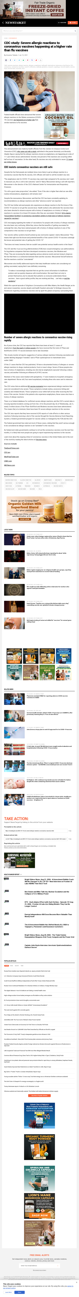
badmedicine (51, 65)
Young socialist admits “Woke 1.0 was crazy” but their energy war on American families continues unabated (36, 1076)
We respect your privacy (39, 1270)
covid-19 (26, 67)
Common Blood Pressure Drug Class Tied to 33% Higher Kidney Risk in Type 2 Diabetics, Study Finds (33, 1055)
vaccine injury (10, 489)
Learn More (8, 1292)
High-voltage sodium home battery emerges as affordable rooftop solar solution (28, 995)
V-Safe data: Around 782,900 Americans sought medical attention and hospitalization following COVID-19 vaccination (49, 747)
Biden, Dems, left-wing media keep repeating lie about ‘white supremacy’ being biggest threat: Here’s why (46, 554)
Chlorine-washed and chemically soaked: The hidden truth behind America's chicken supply (31, 1091)
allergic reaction (23, 65)
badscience (59, 65)
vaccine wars (11, 68)
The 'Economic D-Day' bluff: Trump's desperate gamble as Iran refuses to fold (27, 1034)
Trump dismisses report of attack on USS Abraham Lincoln (21, 1086)
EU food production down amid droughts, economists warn (22, 1000)
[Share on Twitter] (15, 60)
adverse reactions (13, 65)
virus (23, 68)
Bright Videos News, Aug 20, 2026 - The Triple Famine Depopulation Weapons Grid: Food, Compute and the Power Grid (49, 936)
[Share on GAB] (23, 60)
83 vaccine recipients (35, 386)
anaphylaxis (37, 65)
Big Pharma (66, 65)
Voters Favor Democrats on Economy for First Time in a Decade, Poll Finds (26, 1024)
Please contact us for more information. (15, 847)
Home (5, 38)
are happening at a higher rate (24, 120)
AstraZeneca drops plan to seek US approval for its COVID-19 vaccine (49, 729)
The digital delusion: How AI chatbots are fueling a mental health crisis (25, 990)
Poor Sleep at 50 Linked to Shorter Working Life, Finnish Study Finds (24, 1015)
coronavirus (7, 67)
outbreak (38, 67)
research (50, 67)
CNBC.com (8, 461)
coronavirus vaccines (18, 67)
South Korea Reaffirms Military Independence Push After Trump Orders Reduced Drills (29, 981)
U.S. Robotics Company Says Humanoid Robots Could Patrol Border (24, 976)
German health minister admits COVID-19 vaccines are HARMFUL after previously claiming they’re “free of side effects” (50, 713)
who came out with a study (26, 151)
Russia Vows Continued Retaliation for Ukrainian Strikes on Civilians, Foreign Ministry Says (30, 985)
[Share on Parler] (28, 60)
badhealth (44, 65)
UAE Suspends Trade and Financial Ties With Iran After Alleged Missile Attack (27, 1050)
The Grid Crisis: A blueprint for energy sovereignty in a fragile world (24, 1081)
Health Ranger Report (12, 874)
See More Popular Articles (39, 1095)
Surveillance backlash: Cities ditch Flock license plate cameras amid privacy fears (28, 1039)
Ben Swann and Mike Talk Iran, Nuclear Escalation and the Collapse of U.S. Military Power (47, 893)
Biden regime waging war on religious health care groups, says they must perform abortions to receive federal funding (49, 570)
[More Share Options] (41, 60)
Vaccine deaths (65, 67)
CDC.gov (7, 452)
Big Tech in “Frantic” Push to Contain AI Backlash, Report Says (22, 1071)
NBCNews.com (9, 465)
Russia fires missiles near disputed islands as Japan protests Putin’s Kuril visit (27, 971)
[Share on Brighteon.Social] (6, 60)
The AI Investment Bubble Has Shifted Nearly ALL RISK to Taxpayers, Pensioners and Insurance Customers (47, 926)
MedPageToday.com (11, 457)
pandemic (45, 67)
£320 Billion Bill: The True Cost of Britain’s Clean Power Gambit (22, 1020)
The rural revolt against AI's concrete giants (17, 1010)
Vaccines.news (41, 440)
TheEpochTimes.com (11, 448)
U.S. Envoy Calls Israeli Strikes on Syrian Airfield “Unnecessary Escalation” (25, 1005)
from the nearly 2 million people (24, 348)
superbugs (57, 67)
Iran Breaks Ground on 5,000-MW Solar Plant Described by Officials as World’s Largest (29, 1029)
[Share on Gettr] (36, 60)
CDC (71, 65)
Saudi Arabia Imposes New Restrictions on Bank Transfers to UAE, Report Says (27, 1067)
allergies (31, 65)
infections (33, 67)
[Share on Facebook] (10, 60)
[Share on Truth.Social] (32, 60)
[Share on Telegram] (19, 60)
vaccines (18, 68)
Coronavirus (13, 38)
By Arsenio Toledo (10, 55)
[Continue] (58, 1265)
